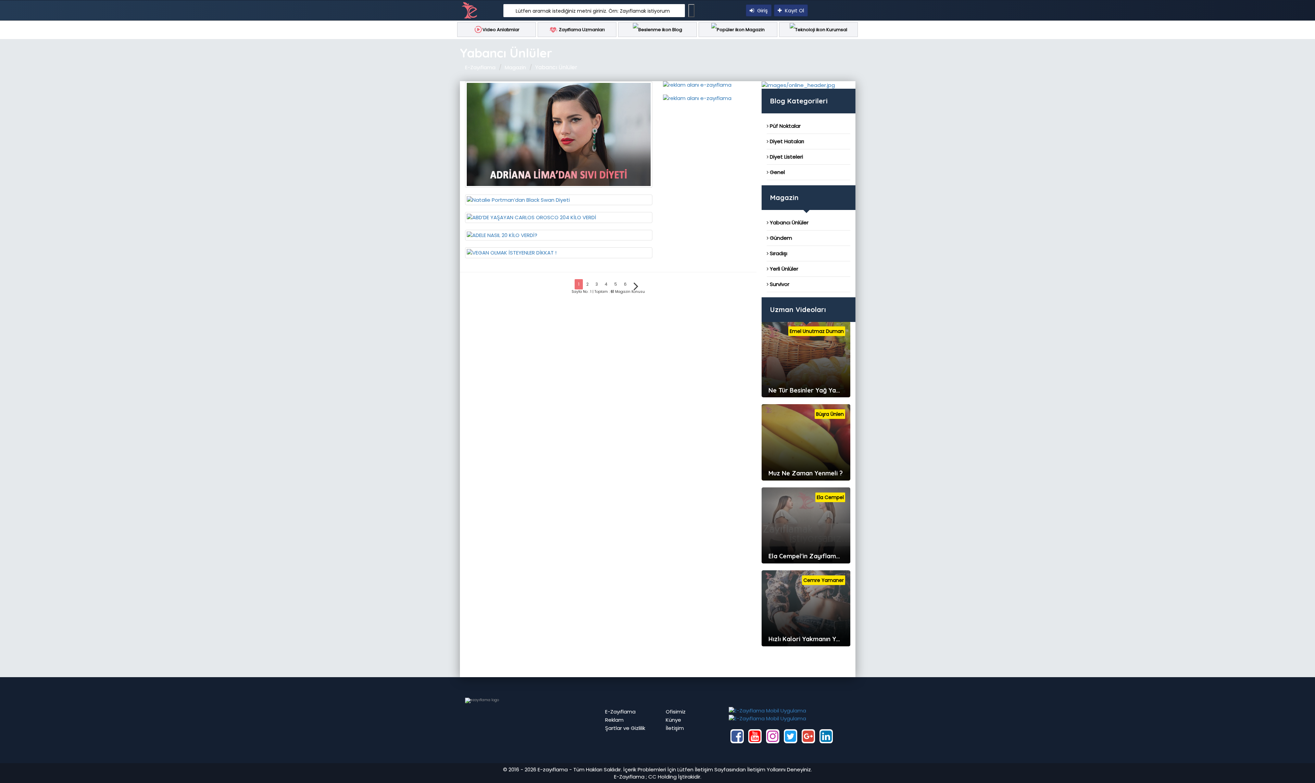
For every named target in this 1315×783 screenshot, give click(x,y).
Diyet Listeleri (785, 156)
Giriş (762, 10)
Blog (676, 29)
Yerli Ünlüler (783, 268)
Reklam (614, 719)
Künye (673, 719)
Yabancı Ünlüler (788, 222)
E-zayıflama (553, 769)
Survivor (778, 284)
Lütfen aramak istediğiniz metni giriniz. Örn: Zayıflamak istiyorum (593, 11)
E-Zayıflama (480, 67)
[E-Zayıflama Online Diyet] (798, 84)
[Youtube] (755, 736)
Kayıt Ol (794, 10)
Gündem (780, 237)
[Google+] (808, 736)
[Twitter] (790, 736)
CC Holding (662, 776)
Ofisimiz (676, 711)
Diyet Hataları (786, 141)
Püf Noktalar (784, 125)
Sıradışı (777, 253)
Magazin (754, 29)
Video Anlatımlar (501, 29)
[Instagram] (772, 736)
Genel (776, 172)
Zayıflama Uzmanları (581, 29)
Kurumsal (836, 29)
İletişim (675, 728)
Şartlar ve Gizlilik (625, 728)
